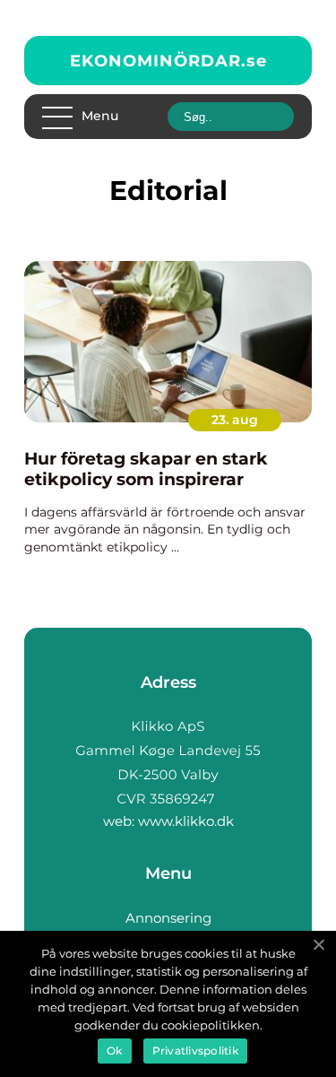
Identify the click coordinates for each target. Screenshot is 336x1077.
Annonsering (168, 917)
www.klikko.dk (186, 820)
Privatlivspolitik (195, 1050)
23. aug (234, 420)
